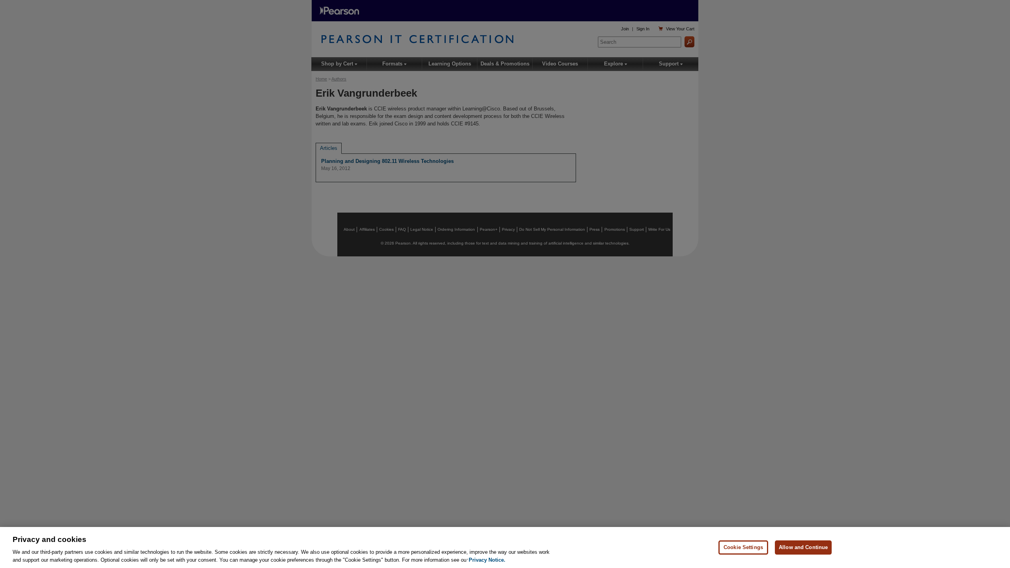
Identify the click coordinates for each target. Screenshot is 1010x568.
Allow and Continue (803, 547)
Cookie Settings (743, 547)
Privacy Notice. (487, 560)
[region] (505, 547)
